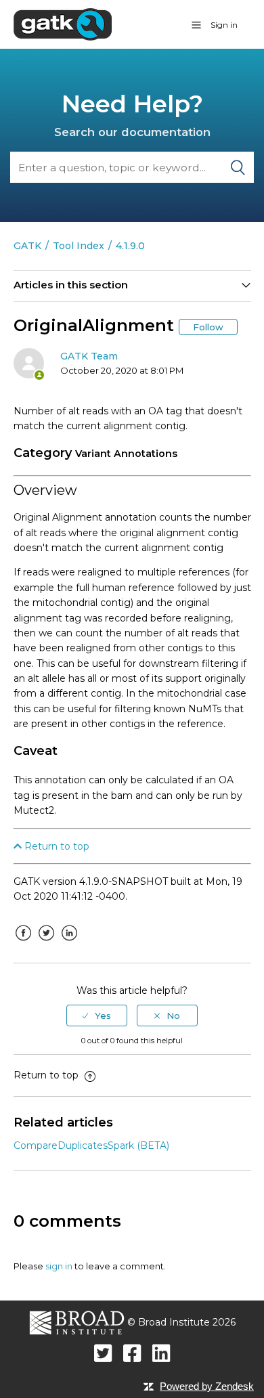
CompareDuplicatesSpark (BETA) (91, 1145)
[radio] (96, 1015)
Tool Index (78, 246)
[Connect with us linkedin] (161, 1353)
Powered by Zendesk (207, 1386)
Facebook (24, 943)
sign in (58, 1266)
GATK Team (89, 356)
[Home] (63, 24)
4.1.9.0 (130, 246)
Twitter (47, 943)
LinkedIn (70, 943)
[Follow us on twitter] (103, 1353)
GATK (27, 246)
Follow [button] (208, 327)
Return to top (55, 846)
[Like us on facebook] (132, 1353)
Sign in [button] (224, 25)
